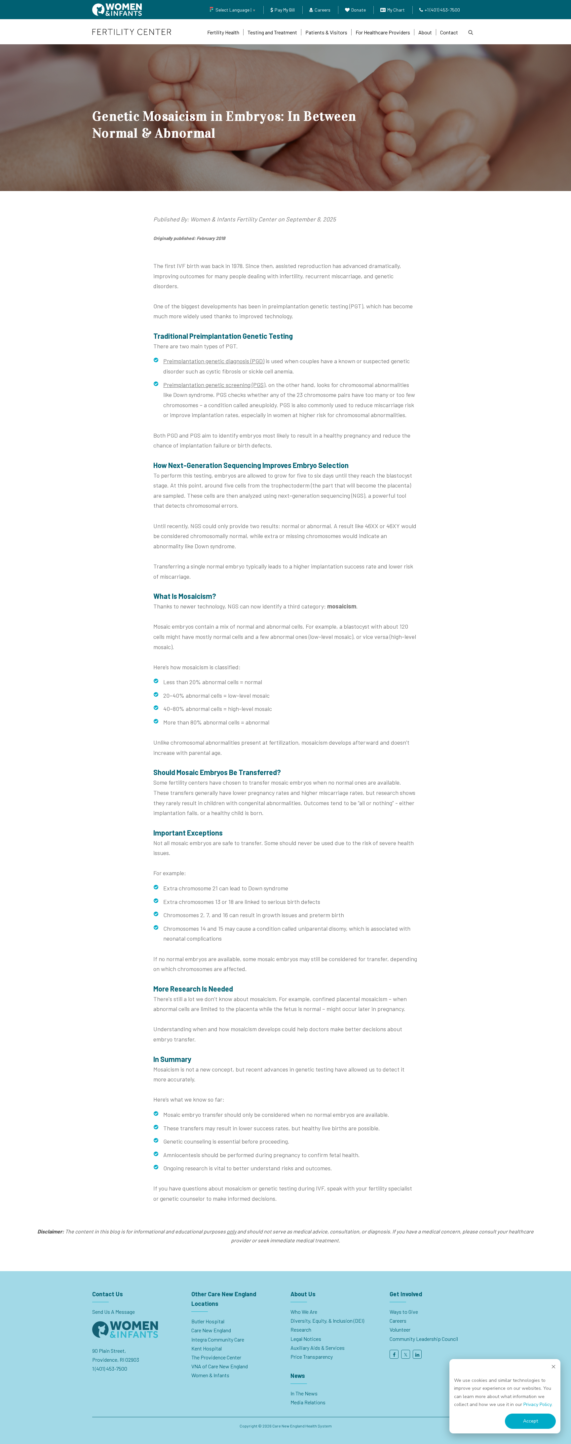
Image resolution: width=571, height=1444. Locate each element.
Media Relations (307, 1402)
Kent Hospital (206, 1348)
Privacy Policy (537, 1404)
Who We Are (303, 1311)
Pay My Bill (285, 10)
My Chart (396, 10)
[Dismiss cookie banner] (553, 1368)
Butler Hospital (207, 1321)
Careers (322, 10)
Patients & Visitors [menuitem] (326, 32)
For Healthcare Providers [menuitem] (383, 32)
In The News (304, 1393)
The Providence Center (216, 1357)
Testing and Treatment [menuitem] (272, 32)
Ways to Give (404, 1311)
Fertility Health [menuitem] (223, 32)
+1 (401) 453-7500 (442, 10)
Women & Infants (210, 1375)
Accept (530, 1421)
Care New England (211, 1330)
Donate (358, 10)
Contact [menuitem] (449, 32)
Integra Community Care (217, 1339)
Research (300, 1329)
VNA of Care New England (219, 1366)
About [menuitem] (425, 32)
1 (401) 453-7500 (109, 1368)
